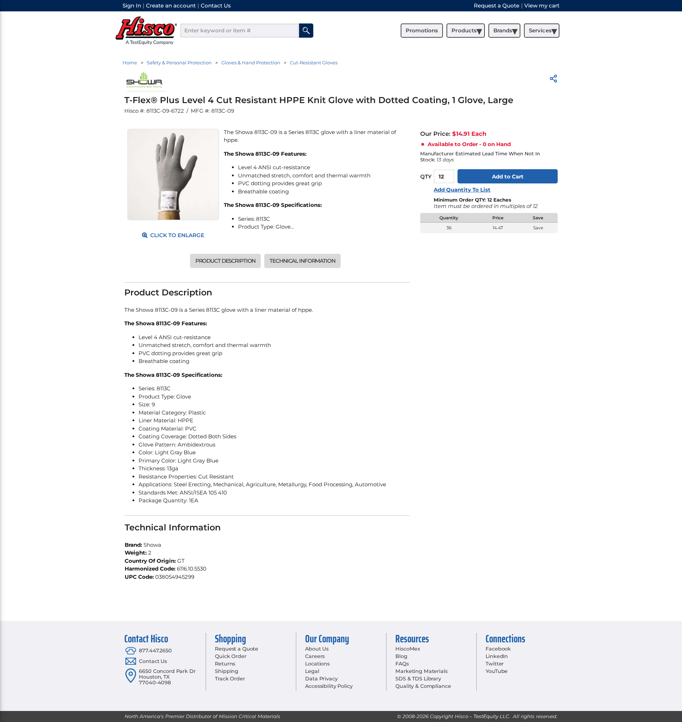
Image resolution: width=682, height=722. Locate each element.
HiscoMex (407, 649)
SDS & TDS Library (418, 678)
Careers (315, 656)
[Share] (553, 79)
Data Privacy (321, 678)
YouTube (497, 671)
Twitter (495, 664)
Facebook (498, 649)
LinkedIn (497, 656)
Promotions (422, 30)
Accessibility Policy (328, 686)
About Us (317, 649)
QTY (426, 176)
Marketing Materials (421, 671)
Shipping (226, 671)
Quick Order (230, 656)
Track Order (230, 678)
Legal (312, 671)
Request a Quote (236, 649)
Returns (225, 664)
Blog (401, 656)
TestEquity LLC (491, 716)
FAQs (401, 664)
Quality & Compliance (423, 686)
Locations (317, 664)
